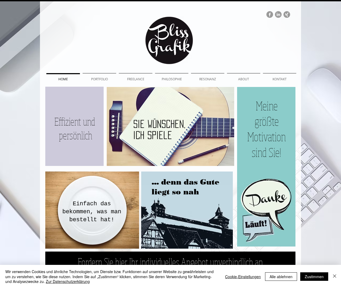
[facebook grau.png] (269, 14)
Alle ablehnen (281, 276)
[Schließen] (334, 276)
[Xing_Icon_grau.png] (286, 14)
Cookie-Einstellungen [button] (243, 276)
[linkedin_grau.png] (278, 14)
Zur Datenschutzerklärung (68, 281)
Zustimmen (314, 276)
